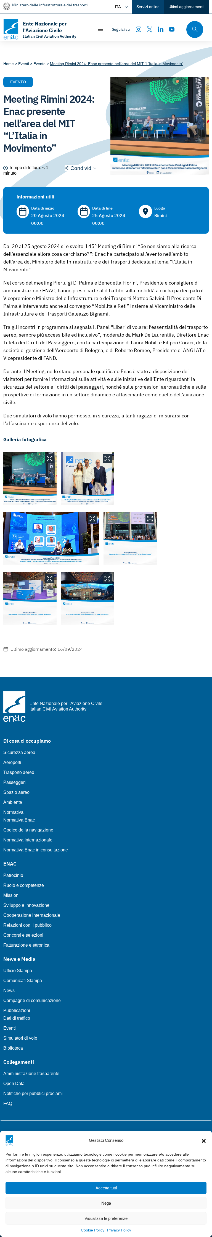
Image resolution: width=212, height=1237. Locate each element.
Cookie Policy (92, 1230)
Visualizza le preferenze (106, 1218)
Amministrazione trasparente (31, 1073)
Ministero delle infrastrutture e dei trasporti (50, 4)
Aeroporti (12, 762)
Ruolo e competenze (23, 885)
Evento (18, 82)
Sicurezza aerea (19, 752)
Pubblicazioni (16, 1010)
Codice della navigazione (28, 830)
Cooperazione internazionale (31, 915)
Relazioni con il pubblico (27, 925)
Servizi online (148, 6)
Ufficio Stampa (17, 970)
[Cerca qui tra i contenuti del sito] (193, 29)
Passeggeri (14, 782)
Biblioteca (13, 1048)
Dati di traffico (16, 1018)
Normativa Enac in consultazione (35, 850)
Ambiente (12, 802)
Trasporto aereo (18, 772)
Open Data (14, 1083)
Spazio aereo (16, 792)
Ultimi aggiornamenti (186, 6)
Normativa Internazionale (27, 840)
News (9, 990)
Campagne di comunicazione (32, 1000)
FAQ (7, 1103)
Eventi (9, 1028)
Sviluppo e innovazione (26, 905)
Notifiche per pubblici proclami (33, 1093)
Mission (10, 895)
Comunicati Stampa (22, 980)
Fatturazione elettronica (26, 945)
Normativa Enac (19, 820)
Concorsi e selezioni (23, 935)
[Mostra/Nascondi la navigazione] (100, 29)
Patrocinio (13, 875)
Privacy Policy (119, 1230)
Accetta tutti (106, 1188)
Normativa (13, 812)
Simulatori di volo (20, 1038)
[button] (203, 1140)
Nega (106, 1203)
